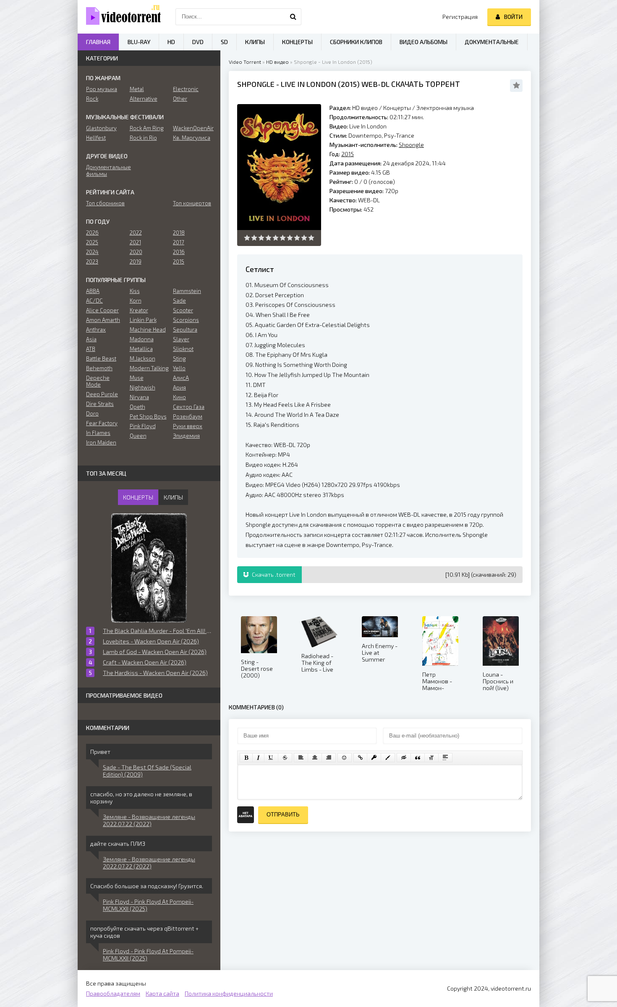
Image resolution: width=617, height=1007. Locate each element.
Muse (137, 377)
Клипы (255, 41)
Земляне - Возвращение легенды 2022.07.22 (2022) (149, 820)
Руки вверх (187, 426)
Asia (91, 339)
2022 (136, 232)
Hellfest (96, 137)
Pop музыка (101, 89)
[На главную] (120, 17)
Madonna (142, 339)
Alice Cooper (102, 310)
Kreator (139, 310)
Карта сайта (162, 993)
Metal (137, 89)
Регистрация (460, 16)
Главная (98, 41)
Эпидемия (186, 435)
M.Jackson (142, 358)
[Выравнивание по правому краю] (329, 757)
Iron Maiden (101, 442)
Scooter (183, 310)
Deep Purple (102, 394)
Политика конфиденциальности (229, 993)
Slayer (181, 339)
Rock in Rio (143, 137)
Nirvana (139, 397)
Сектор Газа (188, 406)
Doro (92, 413)
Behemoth (99, 368)
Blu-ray (139, 41)
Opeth (137, 406)
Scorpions (186, 319)
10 (311, 237)
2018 (179, 232)
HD (171, 41)
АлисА (181, 377)
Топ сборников (105, 203)
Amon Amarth (103, 319)
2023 (92, 261)
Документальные (492, 41)
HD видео (277, 62)
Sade (179, 300)
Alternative (143, 98)
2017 (178, 242)
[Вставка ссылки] (360, 757)
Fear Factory (102, 423)
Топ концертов (192, 203)
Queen (138, 435)
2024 (92, 251)
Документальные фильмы (105, 170)
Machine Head (148, 329)
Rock (92, 98)
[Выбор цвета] (388, 757)
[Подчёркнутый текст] (271, 757)
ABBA (92, 291)
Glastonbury (101, 128)
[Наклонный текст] (258, 757)
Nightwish (142, 387)
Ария (179, 387)
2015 (349, 84)
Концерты (397, 107)
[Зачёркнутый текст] (285, 757)
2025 (92, 242)
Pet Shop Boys (148, 416)
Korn (135, 300)
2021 (135, 242)
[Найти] (293, 16)
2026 (92, 232)
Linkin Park (143, 319)
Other (180, 98)
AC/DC (94, 300)
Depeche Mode (98, 381)
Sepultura (185, 329)
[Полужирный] (246, 757)
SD (224, 41)
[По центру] (315, 757)
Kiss (135, 291)
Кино (179, 397)
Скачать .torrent (273, 574)
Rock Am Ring (147, 128)
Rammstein (187, 291)
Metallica (141, 348)
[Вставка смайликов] (344, 757)
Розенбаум (187, 416)
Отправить (283, 814)
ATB (90, 348)
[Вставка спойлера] (445, 757)
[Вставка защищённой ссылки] (374, 757)
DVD (198, 41)
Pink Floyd (143, 426)
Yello (179, 368)
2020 (136, 251)
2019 (135, 261)
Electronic (186, 89)
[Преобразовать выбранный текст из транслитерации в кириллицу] (431, 757)
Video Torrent (245, 62)
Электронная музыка (445, 107)
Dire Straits (100, 403)
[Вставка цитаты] (417, 757)
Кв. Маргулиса (191, 137)
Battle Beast (101, 358)
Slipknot (183, 348)
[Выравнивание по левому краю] (301, 757)
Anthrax (96, 329)
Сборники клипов (356, 41)
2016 (179, 251)
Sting (179, 358)
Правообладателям (113, 993)
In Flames (98, 432)
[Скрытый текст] (404, 757)
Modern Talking (149, 368)
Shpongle (256, 84)
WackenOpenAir (192, 128)
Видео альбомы (423, 41)
